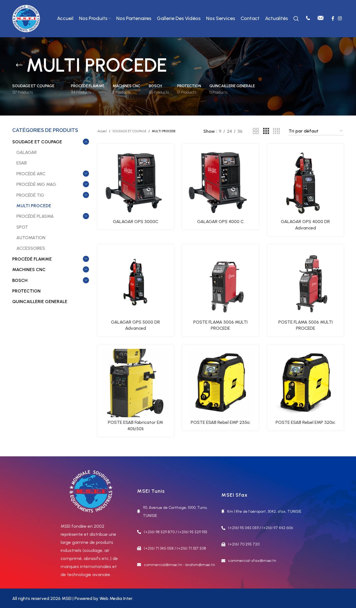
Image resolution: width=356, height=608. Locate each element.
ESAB (21, 163)
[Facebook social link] (333, 18)
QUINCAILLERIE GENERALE (39, 301)
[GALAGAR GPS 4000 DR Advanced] (305, 182)
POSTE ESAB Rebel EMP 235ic (220, 422)
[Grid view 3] (266, 131)
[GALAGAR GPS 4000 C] (220, 182)
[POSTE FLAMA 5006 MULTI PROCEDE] (305, 283)
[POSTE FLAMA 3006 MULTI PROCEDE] (220, 283)
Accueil (102, 131)
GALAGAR (26, 152)
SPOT (22, 227)
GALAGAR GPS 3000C (135, 221)
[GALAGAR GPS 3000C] (136, 182)
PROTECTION (26, 291)
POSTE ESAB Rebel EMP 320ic (305, 422)
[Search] (296, 18)
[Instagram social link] (340, 18)
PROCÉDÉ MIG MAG (36, 184)
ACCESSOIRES (30, 248)
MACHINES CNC (29, 269)
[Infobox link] (308, 18)
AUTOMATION (30, 237)
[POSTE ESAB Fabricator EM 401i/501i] (136, 383)
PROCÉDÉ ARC (30, 173)
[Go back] (19, 65)
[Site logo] (26, 18)
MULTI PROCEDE (33, 205)
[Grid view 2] (256, 131)
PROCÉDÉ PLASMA (35, 216)
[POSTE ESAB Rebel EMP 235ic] (220, 383)
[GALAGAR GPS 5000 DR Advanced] (136, 283)
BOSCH (20, 280)
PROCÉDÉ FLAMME (32, 259)
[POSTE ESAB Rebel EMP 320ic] (305, 383)
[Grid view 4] (276, 131)
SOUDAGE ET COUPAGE (37, 141)
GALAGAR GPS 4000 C (220, 221)
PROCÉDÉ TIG (30, 195)
